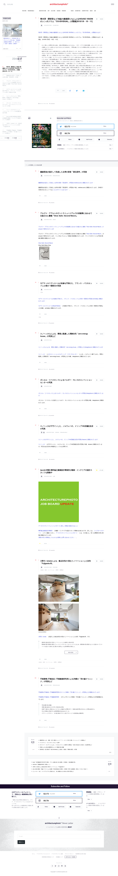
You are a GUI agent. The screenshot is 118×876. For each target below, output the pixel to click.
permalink (53, 103)
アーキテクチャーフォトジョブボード (66, 533)
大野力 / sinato (42, 636)
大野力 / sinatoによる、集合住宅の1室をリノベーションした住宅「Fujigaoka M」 (12, 125)
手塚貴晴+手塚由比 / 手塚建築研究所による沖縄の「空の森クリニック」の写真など (12, 131)
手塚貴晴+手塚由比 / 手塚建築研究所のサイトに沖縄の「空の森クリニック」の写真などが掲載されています (69, 692)
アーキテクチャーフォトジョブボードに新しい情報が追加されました (58, 526)
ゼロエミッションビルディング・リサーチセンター (62, 354)
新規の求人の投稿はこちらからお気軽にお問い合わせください (56, 537)
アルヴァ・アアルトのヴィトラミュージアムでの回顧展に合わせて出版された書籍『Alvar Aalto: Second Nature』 (12, 83)
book (54, 219)
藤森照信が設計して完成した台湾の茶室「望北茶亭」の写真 (12, 76)
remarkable (56, 175)
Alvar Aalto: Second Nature (94, 234)
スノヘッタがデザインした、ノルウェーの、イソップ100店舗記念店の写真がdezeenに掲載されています (68, 439)
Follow (104, 126)
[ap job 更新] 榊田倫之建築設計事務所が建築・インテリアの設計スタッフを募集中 (12, 118)
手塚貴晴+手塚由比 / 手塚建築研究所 (48, 697)
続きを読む (71, 652)
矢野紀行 (61, 570)
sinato (42, 570)
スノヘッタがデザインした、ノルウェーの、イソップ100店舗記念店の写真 (12, 111)
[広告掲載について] (46, 118)
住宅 (46, 570)
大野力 (57, 570)
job (54, 476)
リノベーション (51, 570)
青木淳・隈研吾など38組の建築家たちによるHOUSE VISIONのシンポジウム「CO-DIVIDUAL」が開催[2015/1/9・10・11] (12, 69)
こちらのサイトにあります (60, 190)
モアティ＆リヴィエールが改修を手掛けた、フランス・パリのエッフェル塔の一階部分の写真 (12, 90)
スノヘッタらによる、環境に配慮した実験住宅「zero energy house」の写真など (12, 97)
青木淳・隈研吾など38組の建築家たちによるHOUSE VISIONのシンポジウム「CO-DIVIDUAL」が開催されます (69, 32)
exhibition (55, 25)
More (110, 144)
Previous (17, 48)
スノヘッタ (41, 354)
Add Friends (89, 139)
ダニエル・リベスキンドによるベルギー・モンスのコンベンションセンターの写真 (12, 104)
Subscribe (109, 139)
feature (55, 567)
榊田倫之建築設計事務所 (45, 530)
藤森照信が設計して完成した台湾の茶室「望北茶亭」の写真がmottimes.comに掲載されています (65, 183)
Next (20, 48)
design (57, 432)
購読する (21, 842)
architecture (48, 25)
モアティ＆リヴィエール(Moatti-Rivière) (49, 306)
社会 (42, 292)
